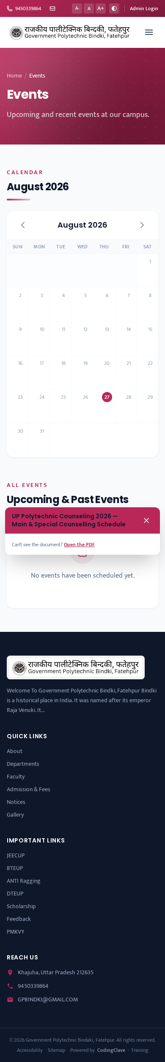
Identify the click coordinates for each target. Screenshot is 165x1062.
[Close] (146, 520)
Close (142, 544)
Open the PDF (79, 544)
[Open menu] (149, 32)
